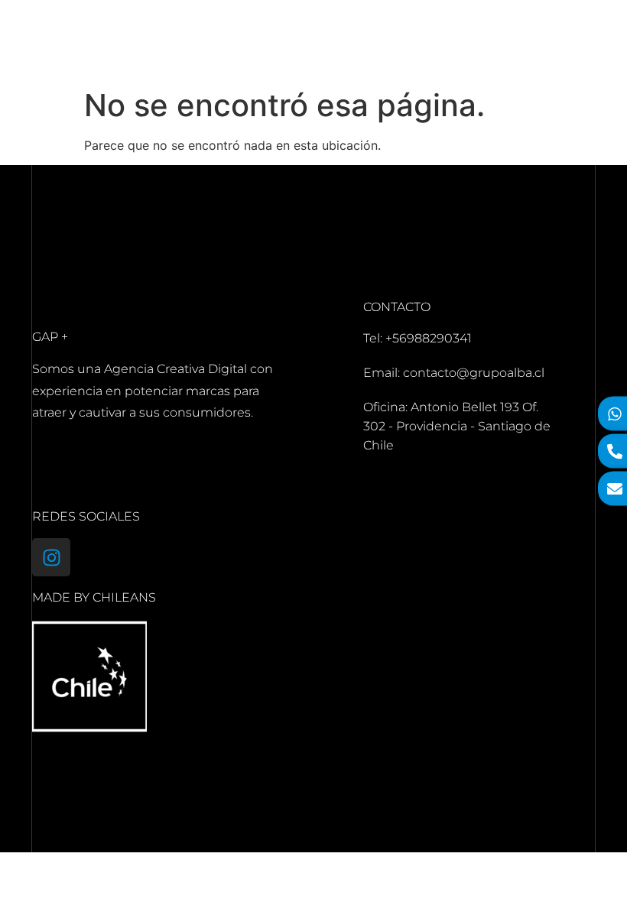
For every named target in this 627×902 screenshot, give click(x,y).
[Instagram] (51, 557)
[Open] (595, 41)
